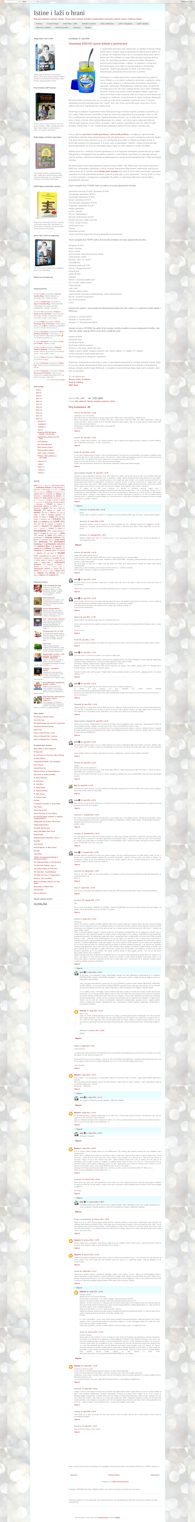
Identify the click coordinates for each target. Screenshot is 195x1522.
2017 (38, 398)
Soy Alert (37, 851)
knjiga (51, 517)
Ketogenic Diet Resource (42, 828)
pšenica (62, 550)
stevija (50, 560)
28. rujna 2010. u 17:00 (87, 617)
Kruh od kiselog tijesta (44, 444)
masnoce (45, 526)
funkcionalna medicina (41, 506)
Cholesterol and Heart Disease (44, 726)
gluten (45, 508)
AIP (41, 485)
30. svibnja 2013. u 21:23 (88, 1271)
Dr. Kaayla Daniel (39, 787)
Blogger (117, 1517)
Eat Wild (36, 800)
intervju (49, 510)
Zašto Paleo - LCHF (70, 24)
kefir (43, 515)
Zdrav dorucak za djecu (45, 447)
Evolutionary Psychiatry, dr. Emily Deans (47, 804)
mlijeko (60, 528)
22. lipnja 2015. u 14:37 (88, 1411)
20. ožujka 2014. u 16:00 (96, 521)
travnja (40, 473)
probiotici (59, 548)
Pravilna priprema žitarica (45, 450)
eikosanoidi (41, 500)
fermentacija (39, 502)
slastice (46, 558)
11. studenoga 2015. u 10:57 (97, 535)
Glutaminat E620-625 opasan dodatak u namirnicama (46, 433)
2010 (38, 418)
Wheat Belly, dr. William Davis (43, 886)
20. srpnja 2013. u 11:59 (95, 1011)
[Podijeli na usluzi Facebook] (100, 398)
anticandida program (58, 485)
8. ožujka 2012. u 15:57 (87, 1046)
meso (35, 528)
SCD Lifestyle (38, 844)
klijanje (44, 517)
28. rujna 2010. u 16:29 (88, 598)
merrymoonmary (103, 1517)
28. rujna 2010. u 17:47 (88, 652)
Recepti (88, 27)
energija (48, 500)
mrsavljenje (40, 530)
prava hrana (60, 540)
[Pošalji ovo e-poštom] (93, 398)
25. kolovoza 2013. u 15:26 (94, 1332)
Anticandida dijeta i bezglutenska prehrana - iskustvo (54, 683)
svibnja (40, 470)
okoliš (36, 533)
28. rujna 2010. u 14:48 (87, 452)
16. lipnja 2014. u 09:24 (89, 1389)
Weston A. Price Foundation (43, 878)
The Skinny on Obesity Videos (44, 717)
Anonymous (45, 331)
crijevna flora (38, 494)
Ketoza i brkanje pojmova (51, 608)
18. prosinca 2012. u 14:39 (90, 1240)
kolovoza (41, 461)
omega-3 (43, 533)
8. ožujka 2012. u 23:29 (94, 1133)
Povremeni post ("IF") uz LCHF (53, 631)
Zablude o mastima (89, 24)
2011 (38, 416)
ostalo (62, 533)
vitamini (36, 571)
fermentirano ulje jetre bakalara (55, 502)
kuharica (45, 522)
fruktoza (59, 504)
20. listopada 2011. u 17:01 (91, 900)
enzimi (56, 500)
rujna (40, 430)
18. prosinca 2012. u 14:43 (90, 1254)
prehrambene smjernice (55, 544)
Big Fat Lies (38, 730)
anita (76, 579)
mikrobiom (42, 528)
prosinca (41, 421)
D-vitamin (49, 494)
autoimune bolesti (43, 487)
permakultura (38, 537)
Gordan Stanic (45, 302)
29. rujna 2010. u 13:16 (85, 785)
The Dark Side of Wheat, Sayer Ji (45, 865)
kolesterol (57, 519)
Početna (39, 24)
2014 (38, 407)
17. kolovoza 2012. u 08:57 (95, 1202)
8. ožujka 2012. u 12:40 (88, 919)
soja (63, 558)
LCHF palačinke (42, 441)
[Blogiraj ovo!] (95, 398)
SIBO (60, 556)
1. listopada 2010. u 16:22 (90, 815)
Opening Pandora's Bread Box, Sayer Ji (47, 838)
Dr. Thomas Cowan (40, 797)
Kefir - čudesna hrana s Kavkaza (53, 619)
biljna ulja (37, 489)
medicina (57, 526)
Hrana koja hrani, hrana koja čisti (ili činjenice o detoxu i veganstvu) (53, 698)
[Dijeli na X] (97, 398)
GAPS (55, 506)
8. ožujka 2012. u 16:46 (94, 972)
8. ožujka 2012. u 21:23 (88, 1113)
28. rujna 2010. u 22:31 (88, 742)
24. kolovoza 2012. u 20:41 (100, 1219)
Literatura (76, 27)
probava (47, 548)
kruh (35, 522)
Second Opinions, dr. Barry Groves (45, 847)
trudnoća (36, 566)
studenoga (41, 424)
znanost (52, 575)
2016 (38, 401)
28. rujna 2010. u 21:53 (100, 721)
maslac (36, 526)
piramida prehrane (53, 537)
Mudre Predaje (38, 834)
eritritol (63, 500)
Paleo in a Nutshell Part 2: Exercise (45, 736)
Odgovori (77, 431)
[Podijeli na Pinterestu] (102, 398)
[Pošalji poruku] (89, 398)
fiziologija (39, 504)
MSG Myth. (74, 385)
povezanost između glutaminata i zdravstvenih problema (106, 134)
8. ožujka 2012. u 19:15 (88, 1075)
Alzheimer (47, 485)
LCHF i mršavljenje (125, 24)
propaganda (37, 550)
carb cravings (40, 492)
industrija (90, 401)
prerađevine (105, 401)
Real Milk (37, 841)
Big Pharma (58, 487)
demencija (37, 496)
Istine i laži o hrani (59, 13)
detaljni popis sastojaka (108, 171)
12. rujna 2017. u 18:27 (89, 1426)
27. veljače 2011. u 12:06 (86, 888)
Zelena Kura (47, 644)
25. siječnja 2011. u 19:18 (90, 871)
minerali (51, 528)
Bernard (77, 1075)
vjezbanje (45, 570)
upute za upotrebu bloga (42, 304)
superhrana (58, 560)
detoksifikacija (48, 496)
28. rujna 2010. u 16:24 (88, 579)
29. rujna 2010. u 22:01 (88, 800)
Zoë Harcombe (38, 890)
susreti (36, 562)
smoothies (56, 558)
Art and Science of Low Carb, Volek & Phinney (49, 755)
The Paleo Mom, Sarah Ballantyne (45, 872)
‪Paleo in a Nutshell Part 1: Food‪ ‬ (44, 733)
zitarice (42, 575)
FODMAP (49, 504)
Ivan (42, 347)
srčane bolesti (40, 560)
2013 (38, 410)
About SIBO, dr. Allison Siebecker (45, 749)
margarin (59, 524)
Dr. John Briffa (38, 784)
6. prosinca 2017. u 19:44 (96, 1030)
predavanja (43, 542)
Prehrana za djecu (62, 27)
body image (46, 489)
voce (51, 570)
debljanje (59, 494)
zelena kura (59, 357)
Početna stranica (114, 1475)
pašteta (60, 535)
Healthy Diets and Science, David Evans (47, 821)
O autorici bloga (52, 24)
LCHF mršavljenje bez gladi (52, 585)
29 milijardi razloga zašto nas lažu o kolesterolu (49, 723)
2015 (38, 404)
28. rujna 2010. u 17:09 (86, 640)
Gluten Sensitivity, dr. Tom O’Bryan (45, 813)
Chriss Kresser (38, 765)
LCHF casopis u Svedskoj (45, 453)
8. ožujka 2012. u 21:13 (94, 1097)
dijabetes (59, 496)
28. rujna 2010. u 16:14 (88, 552)
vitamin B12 (58, 568)
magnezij (50, 524)
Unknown (83, 1011)
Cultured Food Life (40, 768)
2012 (38, 413)
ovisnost (41, 535)
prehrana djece (44, 546)
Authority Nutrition (39, 758)
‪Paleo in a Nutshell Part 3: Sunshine (45, 739)
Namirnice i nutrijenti (43, 27)
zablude (112, 401)
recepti (61, 552)
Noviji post (73, 1475)
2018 (38, 396)
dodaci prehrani (48, 498)
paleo (50, 535)
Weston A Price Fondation (79, 379)
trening (59, 564)
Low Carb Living (39, 720)
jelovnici (53, 512)
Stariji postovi (155, 1475)
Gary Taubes (38, 807)
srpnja (40, 464)
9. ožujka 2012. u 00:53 (88, 1148)
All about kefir (38, 752)
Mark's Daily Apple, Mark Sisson (44, 831)
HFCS (54, 508)
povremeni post (47, 539)
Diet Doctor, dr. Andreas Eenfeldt (44, 774)
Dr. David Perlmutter (40, 778)
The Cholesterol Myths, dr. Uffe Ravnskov (47, 862)
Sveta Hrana (38, 854)
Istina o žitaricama (107, 24)
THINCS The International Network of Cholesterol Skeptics (46, 858)
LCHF (56, 521)
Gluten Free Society (40, 810)
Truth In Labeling (76, 382)
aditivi (77, 401)
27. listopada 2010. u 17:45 (90, 852)
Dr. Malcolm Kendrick (41, 791)
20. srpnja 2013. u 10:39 (95, 1291)
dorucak (57, 498)
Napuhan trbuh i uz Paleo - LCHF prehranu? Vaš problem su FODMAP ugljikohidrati (54, 656)
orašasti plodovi (53, 533)
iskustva (37, 512)
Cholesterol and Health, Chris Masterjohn (47, 761)
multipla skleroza (57, 531)
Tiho (42, 312)
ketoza (36, 517)
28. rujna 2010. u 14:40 (88, 413)
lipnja (40, 467)
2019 (38, 393)
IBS (60, 508)
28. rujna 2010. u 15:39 (100, 473)
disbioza (36, 498)
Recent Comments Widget (58, 379)
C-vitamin (55, 489)
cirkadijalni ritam (59, 492)
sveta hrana (46, 562)
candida (62, 490)
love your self (39, 524)
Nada (42, 322)
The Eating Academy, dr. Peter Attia (45, 868)
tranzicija (50, 564)
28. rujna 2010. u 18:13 (88, 684)
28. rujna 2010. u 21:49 (89, 704)
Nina (75, 785)
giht (62, 506)
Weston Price (60, 571)
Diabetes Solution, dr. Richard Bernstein (47, 771)
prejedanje (97, 401)
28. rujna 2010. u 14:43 (88, 437)
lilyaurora (77, 1240)
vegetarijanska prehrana (42, 568)
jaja (46, 512)
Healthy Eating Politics (41, 825)
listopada (41, 427)
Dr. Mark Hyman (39, 794)
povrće (36, 540)
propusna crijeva (50, 550)
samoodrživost (44, 556)
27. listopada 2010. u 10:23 (90, 833)
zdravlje (52, 573)
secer (54, 556)
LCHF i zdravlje (142, 24)
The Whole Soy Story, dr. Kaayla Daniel (47, 875)
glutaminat (82, 401)
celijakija (49, 492)
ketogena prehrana (54, 515)
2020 (38, 390)
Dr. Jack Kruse (38, 781)
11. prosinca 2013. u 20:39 (96, 510)
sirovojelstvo (37, 558)
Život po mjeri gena (40, 893)
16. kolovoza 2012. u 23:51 (91, 1179)
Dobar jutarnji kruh (49, 598)
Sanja (43, 357)
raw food (50, 553)
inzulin (59, 510)
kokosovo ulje (45, 519)
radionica (39, 553)
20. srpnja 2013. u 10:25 (89, 1366)
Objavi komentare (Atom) (120, 1482)
